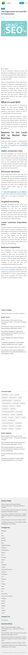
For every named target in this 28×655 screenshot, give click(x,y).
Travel (18, 428)
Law (13, 414)
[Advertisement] (14, 51)
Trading (11, 428)
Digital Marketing (7, 400)
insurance (19, 411)
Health (13, 408)
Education (17, 400)
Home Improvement (8, 411)
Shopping (19, 423)
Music (17, 417)
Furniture (5, 406)
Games (12, 406)
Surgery (18, 425)
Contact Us (4, 620)
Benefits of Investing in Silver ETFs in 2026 (13, 347)
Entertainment (6, 403)
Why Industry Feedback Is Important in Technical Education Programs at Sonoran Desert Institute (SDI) (13, 333)
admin (2, 17)
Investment (5, 414)
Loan (4, 417)
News (24, 417)
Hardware (5, 408)
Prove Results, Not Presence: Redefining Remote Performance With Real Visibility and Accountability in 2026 (13, 351)
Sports (11, 425)
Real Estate (11, 420)
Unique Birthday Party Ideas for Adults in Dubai (13, 519)
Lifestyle (19, 414)
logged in (11, 313)
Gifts (18, 406)
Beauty (4, 397)
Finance (15, 403)
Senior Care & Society (7, 423)
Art (11, 394)
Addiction (5, 394)
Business (13, 397)
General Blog (9, 652)
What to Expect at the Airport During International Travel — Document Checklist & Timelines (13, 322)
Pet (4, 420)
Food (23, 403)
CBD (20, 397)
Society (4, 425)
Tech (3, 8)
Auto (17, 394)
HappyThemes (22, 652)
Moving (11, 417)
